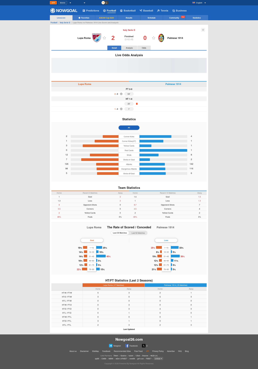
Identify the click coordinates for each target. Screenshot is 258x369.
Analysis (129, 47)
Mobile (62, 2)
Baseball (148, 10)
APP (53, 2)
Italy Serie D (65, 22)
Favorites (85, 17)
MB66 (111, 358)
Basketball (130, 10)
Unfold (157, 358)
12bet (137, 355)
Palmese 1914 (173, 84)
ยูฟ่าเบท (140, 358)
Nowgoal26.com (129, 339)
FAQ (180, 351)
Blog (187, 351)
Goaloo (123, 355)
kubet (131, 355)
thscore (145, 355)
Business (181, 10)
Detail (114, 47)
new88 (132, 358)
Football (111, 10)
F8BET (148, 358)
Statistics (197, 17)
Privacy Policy (158, 351)
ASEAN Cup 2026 (106, 17)
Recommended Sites (122, 351)
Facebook (134, 345)
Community (176, 17)
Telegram (117, 345)
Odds (144, 47)
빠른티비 (154, 355)
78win (115, 355)
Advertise (171, 351)
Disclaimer (84, 351)
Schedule (152, 17)
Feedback (106, 351)
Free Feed (138, 351)
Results (129, 17)
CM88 (103, 358)
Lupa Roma (84, 84)
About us (73, 351)
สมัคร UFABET (121, 358)
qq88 (97, 358)
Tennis (164, 10)
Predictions (92, 10)
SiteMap (95, 351)
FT (129, 127)
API (147, 351)
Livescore (61, 17)
